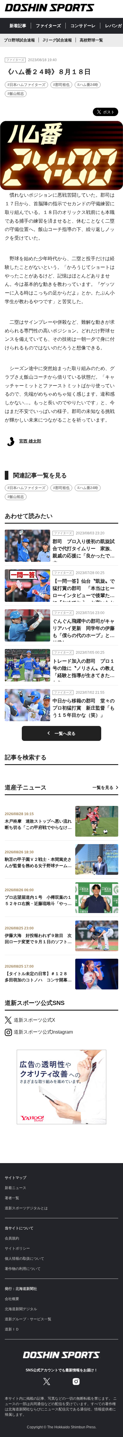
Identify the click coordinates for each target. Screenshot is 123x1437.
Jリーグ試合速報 (57, 40)
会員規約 (12, 1238)
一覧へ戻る (65, 733)
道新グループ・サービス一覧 (28, 1319)
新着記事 (18, 25)
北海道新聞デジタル (21, 1309)
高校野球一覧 (91, 40)
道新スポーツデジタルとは (26, 1208)
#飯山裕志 (15, 94)
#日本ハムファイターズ (26, 85)
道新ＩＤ (12, 1329)
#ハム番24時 (87, 85)
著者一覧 (12, 1198)
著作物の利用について (23, 1269)
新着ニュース (15, 1188)
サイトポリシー (17, 1248)
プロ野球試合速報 (19, 40)
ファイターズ (48, 25)
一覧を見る (103, 787)
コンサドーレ (83, 25)
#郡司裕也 (61, 85)
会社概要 (12, 1299)
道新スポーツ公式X (34, 1020)
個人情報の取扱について (24, 1258)
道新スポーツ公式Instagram (43, 1031)
